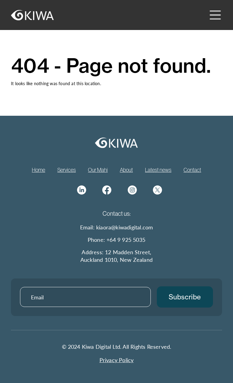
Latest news (158, 169)
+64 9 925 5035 (125, 239)
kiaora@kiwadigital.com (124, 227)
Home (38, 169)
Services (66, 169)
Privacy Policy (117, 360)
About (126, 169)
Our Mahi (98, 169)
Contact (192, 169)
